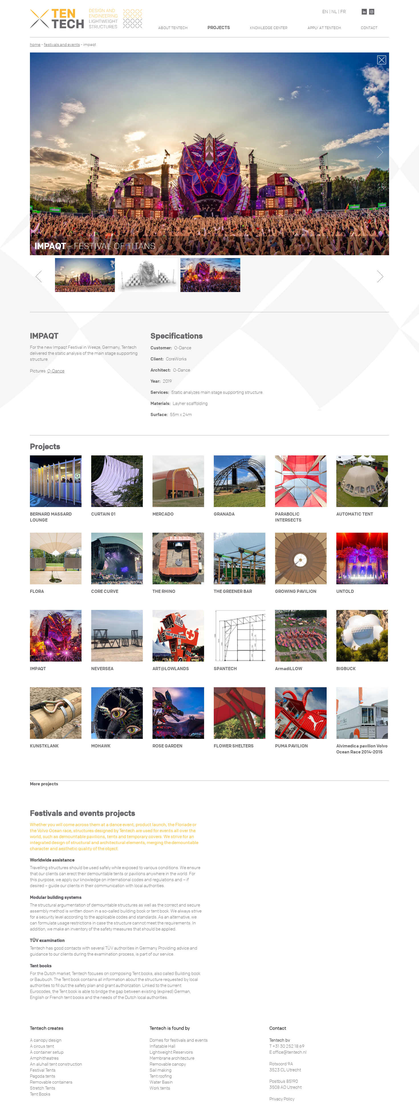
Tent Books (40, 1094)
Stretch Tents (42, 1088)
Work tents (160, 1088)
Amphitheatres (44, 1058)
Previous (39, 152)
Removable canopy (168, 1064)
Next (380, 152)
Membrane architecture (172, 1058)
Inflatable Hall (162, 1046)
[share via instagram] (371, 12)
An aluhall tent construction (56, 1064)
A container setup (47, 1052)
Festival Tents (43, 1070)
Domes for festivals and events (179, 1040)
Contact (369, 27)
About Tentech (173, 27)
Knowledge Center (269, 27)
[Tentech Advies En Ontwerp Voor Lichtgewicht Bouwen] (86, 18)
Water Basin (161, 1082)
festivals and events (62, 44)
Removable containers (51, 1082)
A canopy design (46, 1040)
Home (35, 44)
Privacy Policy (281, 1099)
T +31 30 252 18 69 (286, 1046)
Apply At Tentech (324, 27)
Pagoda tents (42, 1076)
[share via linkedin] (364, 12)
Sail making (161, 1070)
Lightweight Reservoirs (171, 1052)
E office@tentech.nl (287, 1052)
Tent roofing (161, 1076)
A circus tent (42, 1046)
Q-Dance (55, 371)
